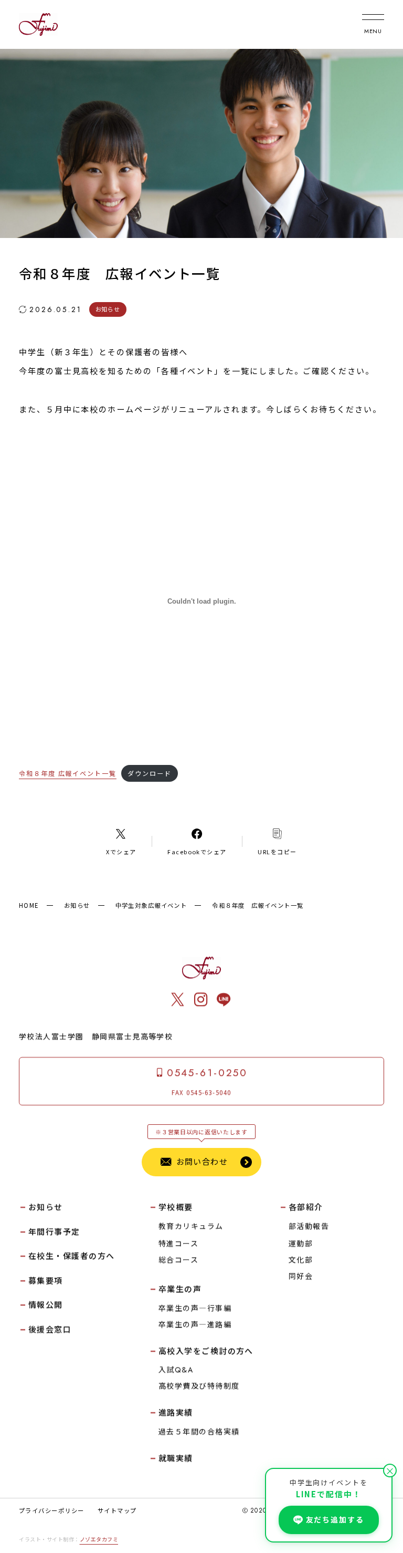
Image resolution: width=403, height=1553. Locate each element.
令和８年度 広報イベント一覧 (67, 773)
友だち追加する (335, 1519)
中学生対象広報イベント (151, 905)
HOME (29, 905)
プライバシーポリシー (51, 1510)
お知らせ (77, 905)
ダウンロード (150, 773)
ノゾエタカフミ (99, 1539)
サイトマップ (117, 1510)
